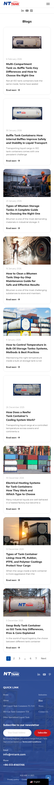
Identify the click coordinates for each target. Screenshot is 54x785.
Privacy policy (13, 779)
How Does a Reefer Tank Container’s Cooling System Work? (20, 416)
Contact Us (43, 712)
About (6, 700)
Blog (40, 700)
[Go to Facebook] (31, 10)
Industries (42, 695)
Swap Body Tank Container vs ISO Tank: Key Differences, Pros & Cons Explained (25, 629)
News (40, 706)
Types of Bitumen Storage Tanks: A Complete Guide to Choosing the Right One (23, 209)
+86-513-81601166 (14, 765)
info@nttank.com (14, 754)
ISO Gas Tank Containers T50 (16, 712)
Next (43, 658)
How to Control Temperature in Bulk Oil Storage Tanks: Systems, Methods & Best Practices (27, 348)
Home (5, 695)
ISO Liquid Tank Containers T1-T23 (18, 706)
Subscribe (42, 732)
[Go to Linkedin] (22, 10)
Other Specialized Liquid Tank (16, 717)
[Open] (48, 4)
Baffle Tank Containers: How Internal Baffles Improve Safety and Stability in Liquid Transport (26, 139)
